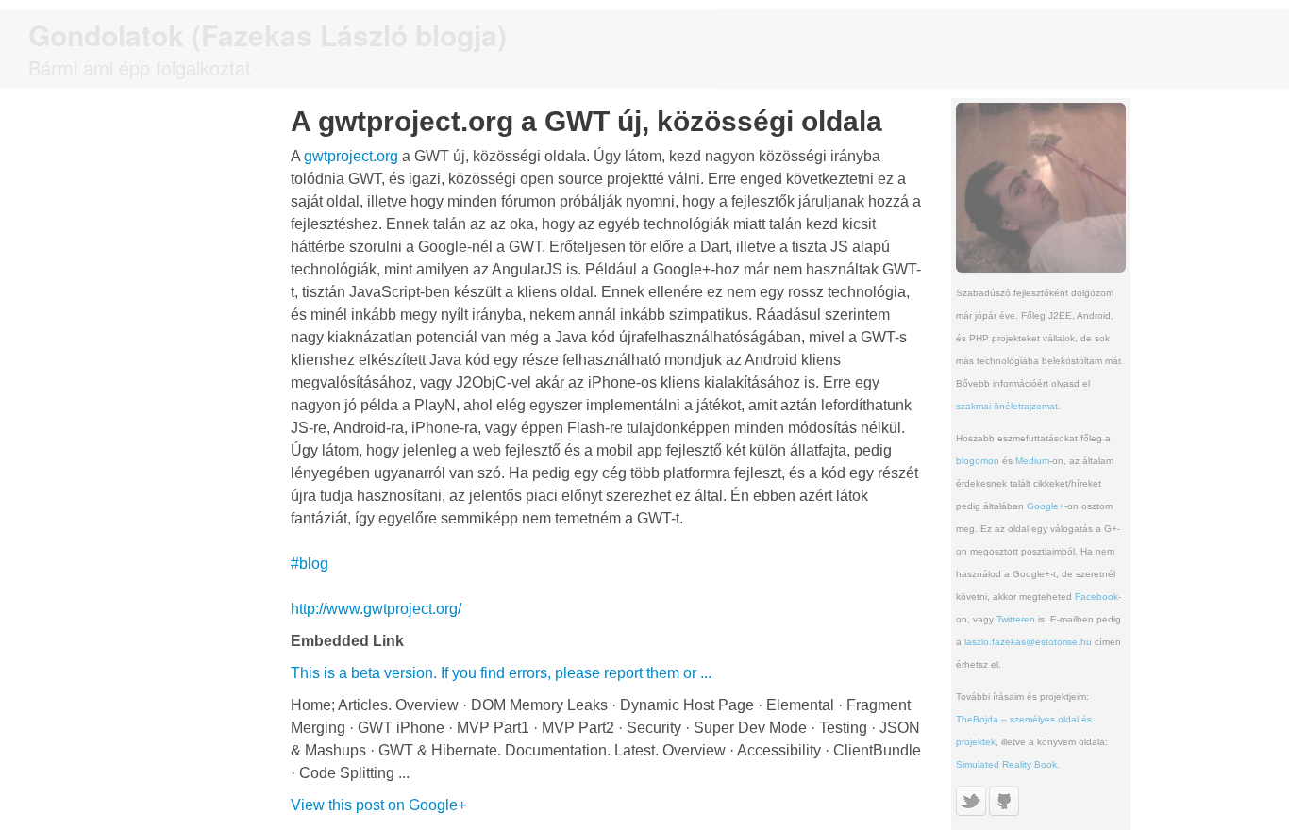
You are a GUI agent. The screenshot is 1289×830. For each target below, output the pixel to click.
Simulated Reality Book (1006, 764)
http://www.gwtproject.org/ (376, 609)
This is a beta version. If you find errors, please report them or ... (501, 673)
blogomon (977, 461)
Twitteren (1015, 619)
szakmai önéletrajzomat (1007, 406)
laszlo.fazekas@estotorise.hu (1028, 642)
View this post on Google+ (378, 805)
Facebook (1096, 596)
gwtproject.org (351, 156)
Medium (1032, 461)
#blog (309, 564)
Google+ (1045, 506)
